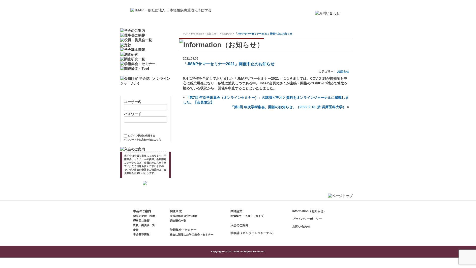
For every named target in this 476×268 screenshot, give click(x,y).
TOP (185, 33)
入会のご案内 (239, 225)
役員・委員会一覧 (144, 225)
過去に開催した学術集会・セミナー (191, 234)
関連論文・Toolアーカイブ (247, 215)
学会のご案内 (142, 211)
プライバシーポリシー (307, 219)
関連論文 (236, 211)
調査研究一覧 (178, 220)
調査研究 (176, 211)
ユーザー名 (132, 102)
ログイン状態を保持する (141, 135)
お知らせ (227, 33)
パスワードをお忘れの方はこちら (142, 139)
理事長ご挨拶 (141, 220)
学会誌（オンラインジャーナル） (253, 233)
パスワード (132, 114)
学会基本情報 (141, 234)
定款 (136, 229)
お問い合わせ (301, 226)
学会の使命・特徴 (144, 215)
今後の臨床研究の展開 (183, 215)
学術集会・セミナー (183, 230)
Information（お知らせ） (205, 33)
